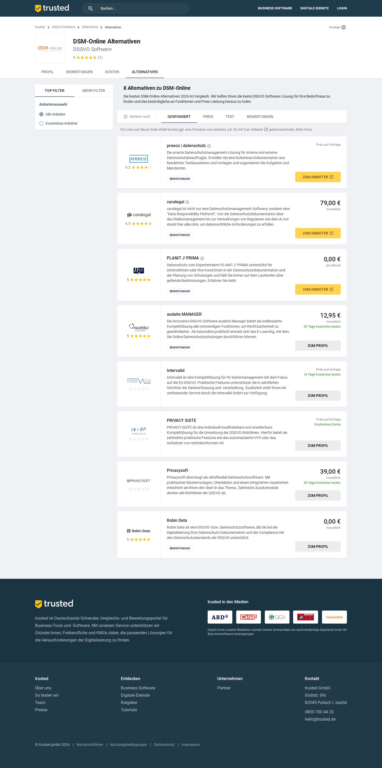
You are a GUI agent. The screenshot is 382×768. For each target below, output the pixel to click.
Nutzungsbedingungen (128, 744)
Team (40, 702)
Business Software (275, 8)
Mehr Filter (93, 90)
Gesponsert (179, 117)
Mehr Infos (304, 129)
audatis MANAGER (184, 314)
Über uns (43, 688)
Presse (41, 709)
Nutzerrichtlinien (90, 744)
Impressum (191, 744)
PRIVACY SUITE (181, 420)
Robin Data (177, 520)
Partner (223, 688)
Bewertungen (79, 72)
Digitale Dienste (314, 8)
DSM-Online (90, 27)
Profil (47, 72)
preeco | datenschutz (186, 145)
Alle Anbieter (55, 114)
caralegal (175, 201)
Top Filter (54, 90)
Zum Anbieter (315, 177)
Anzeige (334, 27)
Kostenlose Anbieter (61, 123)
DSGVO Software (63, 27)
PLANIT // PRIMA (183, 258)
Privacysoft (177, 470)
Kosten (112, 72)
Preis (208, 117)
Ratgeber (129, 702)
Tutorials (129, 709)
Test (230, 117)
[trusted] (52, 8)
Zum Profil (318, 346)
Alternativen (145, 72)
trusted (40, 27)
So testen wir (47, 695)
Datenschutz (164, 744)
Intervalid (176, 370)
